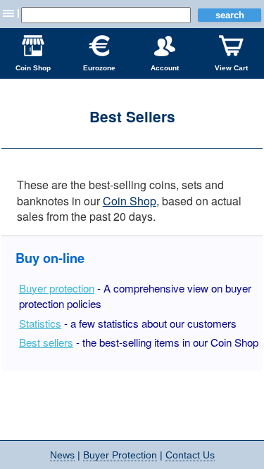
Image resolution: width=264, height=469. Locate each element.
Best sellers (46, 342)
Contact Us (190, 455)
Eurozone (99, 68)
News (62, 455)
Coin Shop (33, 68)
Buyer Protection (120, 455)
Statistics (40, 323)
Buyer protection (56, 288)
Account (165, 68)
